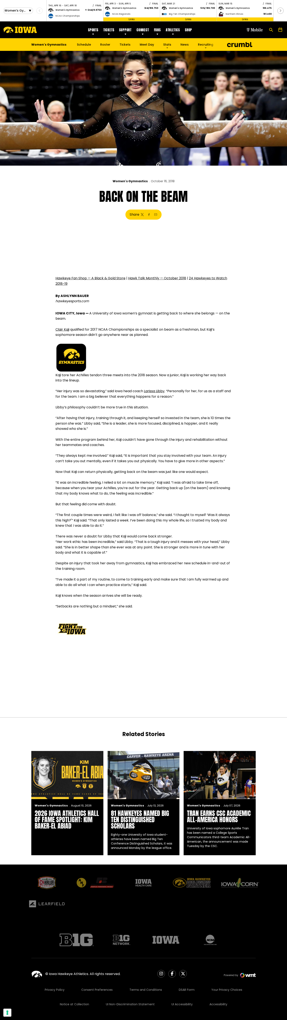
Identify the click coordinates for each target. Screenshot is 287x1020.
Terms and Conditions (145, 990)
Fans (157, 29)
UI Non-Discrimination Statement (130, 1004)
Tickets (108, 29)
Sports (93, 29)
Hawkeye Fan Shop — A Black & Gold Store (90, 278)
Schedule (84, 44)
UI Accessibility (182, 1004)
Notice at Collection (74, 1004)
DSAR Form (187, 990)
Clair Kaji (62, 329)
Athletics (173, 29)
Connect (143, 29)
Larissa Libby (154, 391)
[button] (280, 11)
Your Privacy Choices (226, 990)
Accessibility (218, 1004)
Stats (167, 44)
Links (132, 19)
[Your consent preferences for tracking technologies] (7, 1013)
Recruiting (205, 44)
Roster (105, 44)
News (184, 44)
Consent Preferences (97, 990)
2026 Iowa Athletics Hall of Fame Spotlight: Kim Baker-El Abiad (67, 820)
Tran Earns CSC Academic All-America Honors (219, 816)
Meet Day (147, 44)
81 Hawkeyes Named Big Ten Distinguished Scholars (140, 820)
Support (125, 29)
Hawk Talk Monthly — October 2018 (157, 278)
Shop (188, 29)
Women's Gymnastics (130, 181)
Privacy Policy (55, 990)
